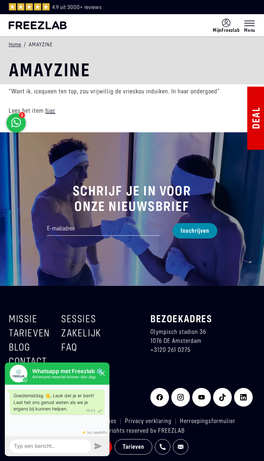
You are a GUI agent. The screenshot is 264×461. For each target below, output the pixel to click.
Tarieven (133, 446)
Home (15, 44)
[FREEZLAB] (38, 25)
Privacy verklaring (148, 421)
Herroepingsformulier (207, 421)
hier (50, 110)
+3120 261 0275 (170, 349)
